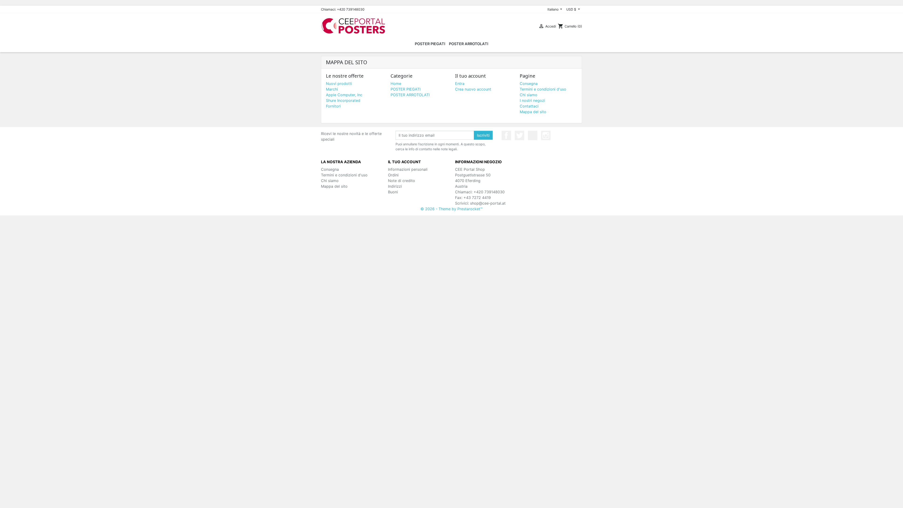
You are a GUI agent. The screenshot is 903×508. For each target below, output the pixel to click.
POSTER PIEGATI (405, 89)
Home (396, 83)
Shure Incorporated (343, 100)
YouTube (532, 135)
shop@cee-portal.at (488, 203)
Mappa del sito (533, 111)
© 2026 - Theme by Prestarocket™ (451, 208)
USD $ (571, 9)
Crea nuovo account (473, 89)
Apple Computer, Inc (344, 94)
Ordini (393, 175)
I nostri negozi (532, 100)
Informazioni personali (408, 169)
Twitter (519, 135)
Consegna (529, 83)
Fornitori (333, 106)
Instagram (546, 135)
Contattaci (529, 106)
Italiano (553, 9)
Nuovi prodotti (339, 83)
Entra (459, 83)
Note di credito (401, 180)
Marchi (332, 89)
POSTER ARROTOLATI (410, 94)
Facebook (506, 135)
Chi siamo (528, 94)
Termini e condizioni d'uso (543, 89)
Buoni (393, 192)
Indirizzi (395, 186)
